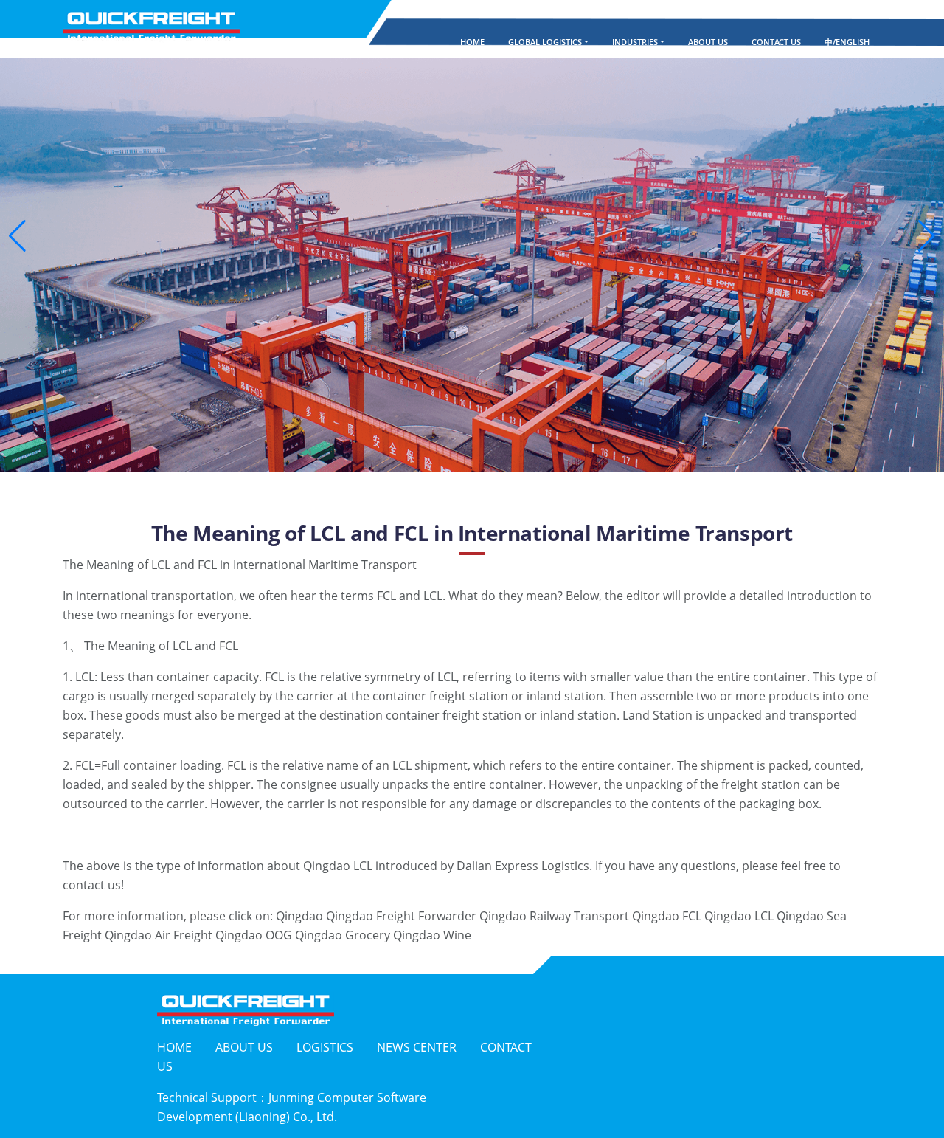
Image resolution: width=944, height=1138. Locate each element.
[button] (17, 236)
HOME (471, 41)
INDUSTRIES (635, 41)
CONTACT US (776, 41)
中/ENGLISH (847, 41)
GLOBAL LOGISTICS (545, 41)
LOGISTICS (324, 1047)
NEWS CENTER (417, 1047)
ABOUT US (708, 41)
